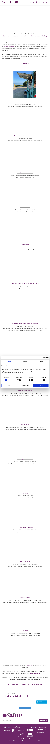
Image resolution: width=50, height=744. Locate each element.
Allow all (41, 385)
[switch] (19, 380)
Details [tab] (25, 361)
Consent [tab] (9, 361)
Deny (9, 385)
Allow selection (25, 385)
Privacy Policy (32, 740)
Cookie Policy (38, 740)
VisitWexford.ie (36, 684)
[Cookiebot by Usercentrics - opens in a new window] (43, 357)
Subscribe (44, 720)
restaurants (39, 42)
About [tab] (41, 361)
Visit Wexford (42, 702)
